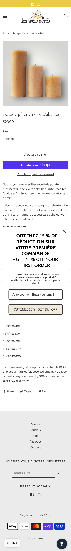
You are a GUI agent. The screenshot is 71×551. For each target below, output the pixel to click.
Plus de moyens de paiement (35, 174)
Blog (36, 435)
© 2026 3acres (35, 538)
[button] (35, 73)
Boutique (36, 430)
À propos (35, 441)
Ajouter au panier (35, 154)
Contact (35, 447)
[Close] (64, 231)
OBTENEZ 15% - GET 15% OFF (35, 309)
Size (5, 130)
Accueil (7, 33)
